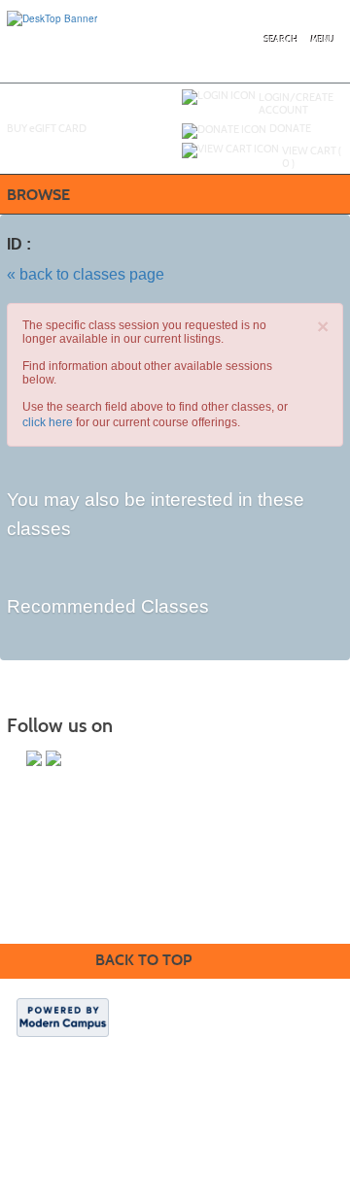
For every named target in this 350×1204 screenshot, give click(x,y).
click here (47, 422)
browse (38, 194)
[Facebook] (53, 758)
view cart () (311, 157)
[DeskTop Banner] (52, 17)
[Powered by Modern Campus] (63, 1016)
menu (322, 40)
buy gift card (47, 128)
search (281, 40)
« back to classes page (85, 274)
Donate (290, 128)
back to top (143, 960)
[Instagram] (34, 758)
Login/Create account (296, 103)
